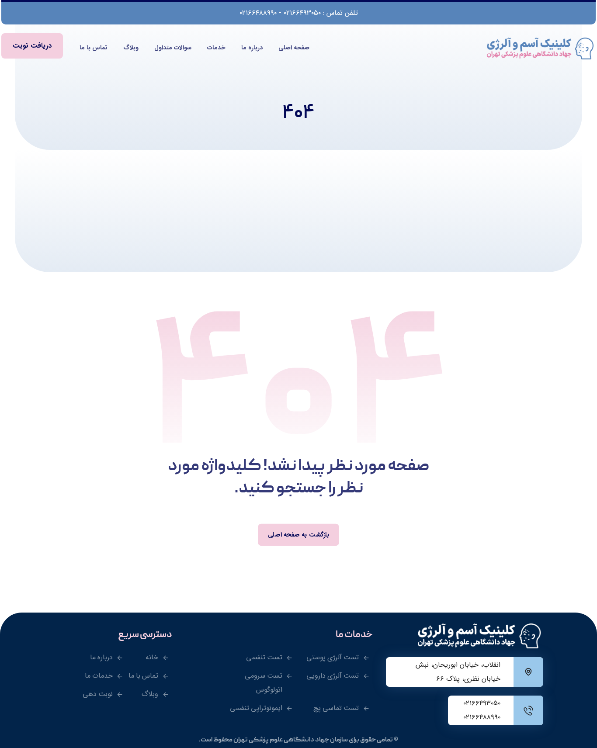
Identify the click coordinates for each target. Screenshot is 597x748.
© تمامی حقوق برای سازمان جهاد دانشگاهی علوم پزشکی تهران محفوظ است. (298, 740)
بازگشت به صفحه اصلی (298, 535)
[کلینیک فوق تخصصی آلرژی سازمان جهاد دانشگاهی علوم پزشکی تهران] (541, 48)
